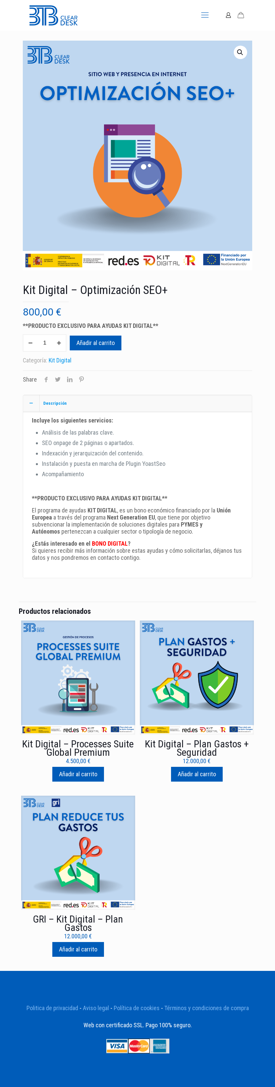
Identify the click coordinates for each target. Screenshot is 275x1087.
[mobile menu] (205, 15)
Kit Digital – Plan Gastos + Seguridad (197, 748)
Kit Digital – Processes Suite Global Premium (78, 748)
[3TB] (53, 15)
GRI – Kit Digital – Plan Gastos (78, 923)
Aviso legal (96, 1007)
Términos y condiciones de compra (206, 1007)
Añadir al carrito (95, 342)
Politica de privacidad (52, 1007)
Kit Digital (60, 360)
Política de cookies (137, 1007)
